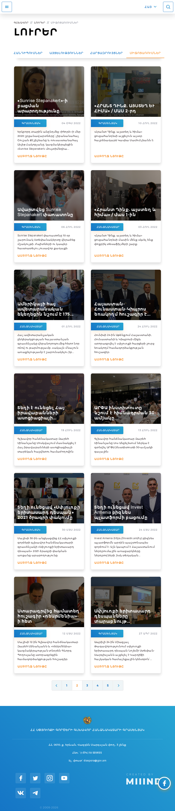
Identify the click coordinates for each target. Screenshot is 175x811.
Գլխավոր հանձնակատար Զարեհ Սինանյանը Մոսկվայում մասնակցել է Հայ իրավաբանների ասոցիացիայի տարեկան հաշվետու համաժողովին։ (47, 445)
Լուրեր (39, 22)
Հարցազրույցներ (106, 53)
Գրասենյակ (31, 123)
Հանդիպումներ (28, 53)
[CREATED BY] (143, 778)
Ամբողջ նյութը (32, 156)
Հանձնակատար (108, 226)
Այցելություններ (66, 53)
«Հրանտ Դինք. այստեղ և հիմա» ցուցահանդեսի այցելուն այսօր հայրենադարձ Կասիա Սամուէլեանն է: (124, 136)
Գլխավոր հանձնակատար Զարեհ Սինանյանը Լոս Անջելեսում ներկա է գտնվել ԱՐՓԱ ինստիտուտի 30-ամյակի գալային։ (123, 445)
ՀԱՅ (148, 7)
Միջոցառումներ (145, 53)
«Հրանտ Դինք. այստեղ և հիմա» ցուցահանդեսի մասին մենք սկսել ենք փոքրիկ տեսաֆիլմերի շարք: (123, 239)
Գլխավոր (21, 22)
